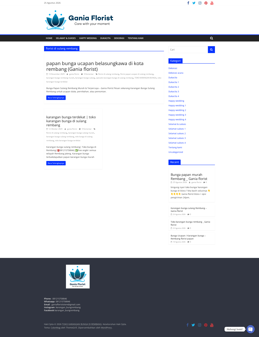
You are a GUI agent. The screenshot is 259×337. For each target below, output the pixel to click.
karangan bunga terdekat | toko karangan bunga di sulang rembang (71, 121)
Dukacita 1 (173, 82)
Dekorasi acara (175, 72)
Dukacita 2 (173, 86)
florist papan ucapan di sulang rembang (136, 74)
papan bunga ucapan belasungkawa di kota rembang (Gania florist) (95, 66)
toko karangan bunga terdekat (67, 140)
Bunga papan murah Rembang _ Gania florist (189, 176)
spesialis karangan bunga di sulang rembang (114, 78)
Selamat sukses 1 (177, 128)
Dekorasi (119, 38)
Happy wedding (176, 100)
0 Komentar (88, 74)
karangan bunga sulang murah (81, 133)
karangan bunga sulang (85, 78)
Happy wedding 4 (177, 119)
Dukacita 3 (173, 91)
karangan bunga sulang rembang (60, 136)
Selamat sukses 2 (177, 133)
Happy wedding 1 (177, 105)
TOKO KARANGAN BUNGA (145, 78)
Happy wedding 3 (177, 114)
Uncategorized (54, 58)
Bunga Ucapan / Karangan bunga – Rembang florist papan (188, 237)
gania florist (74, 74)
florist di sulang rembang (108, 74)
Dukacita (105, 38)
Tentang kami (135, 38)
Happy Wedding (88, 38)
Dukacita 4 (173, 96)
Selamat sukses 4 (177, 142)
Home (49, 38)
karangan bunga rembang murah (60, 78)
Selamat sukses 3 (177, 138)
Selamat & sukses (66, 38)
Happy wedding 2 (177, 110)
